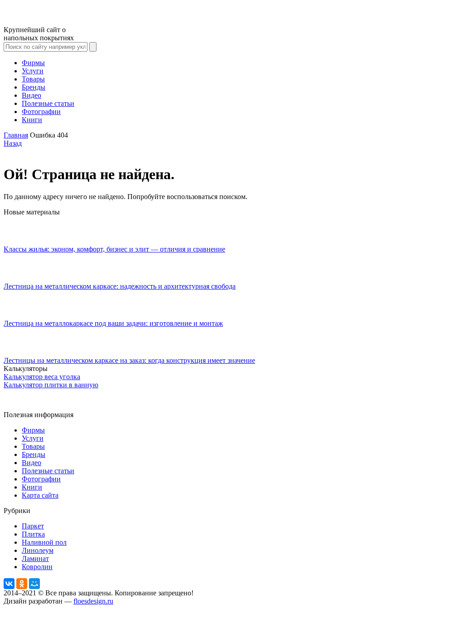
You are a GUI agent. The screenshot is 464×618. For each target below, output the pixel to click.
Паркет (33, 526)
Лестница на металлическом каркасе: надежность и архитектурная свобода (120, 286)
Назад (13, 143)
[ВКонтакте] (9, 583)
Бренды (33, 87)
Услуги (33, 71)
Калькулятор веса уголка (42, 376)
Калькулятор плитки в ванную (51, 385)
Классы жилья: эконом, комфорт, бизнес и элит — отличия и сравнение (114, 249)
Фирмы (33, 63)
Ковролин (37, 566)
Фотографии (41, 111)
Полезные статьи (48, 103)
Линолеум (37, 550)
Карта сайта (40, 495)
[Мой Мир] (34, 583)
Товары (33, 79)
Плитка (33, 534)
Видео (31, 95)
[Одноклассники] (21, 583)
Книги (32, 120)
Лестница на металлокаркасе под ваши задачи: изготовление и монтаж (113, 323)
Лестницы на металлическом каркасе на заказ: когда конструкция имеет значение (129, 360)
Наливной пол (44, 542)
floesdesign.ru (93, 601)
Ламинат (35, 558)
